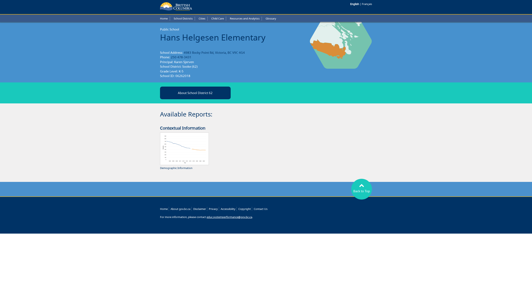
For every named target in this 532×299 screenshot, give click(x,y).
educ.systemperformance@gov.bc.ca (229, 217)
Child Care (217, 18)
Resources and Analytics (245, 18)
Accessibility (228, 209)
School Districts (183, 18)
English (355, 4)
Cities (202, 18)
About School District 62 (195, 93)
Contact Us (260, 209)
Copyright (244, 209)
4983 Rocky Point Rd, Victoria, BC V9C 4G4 (214, 52)
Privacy (213, 209)
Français (367, 4)
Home (164, 18)
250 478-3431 (181, 57)
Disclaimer (199, 209)
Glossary (271, 18)
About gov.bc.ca (180, 209)
